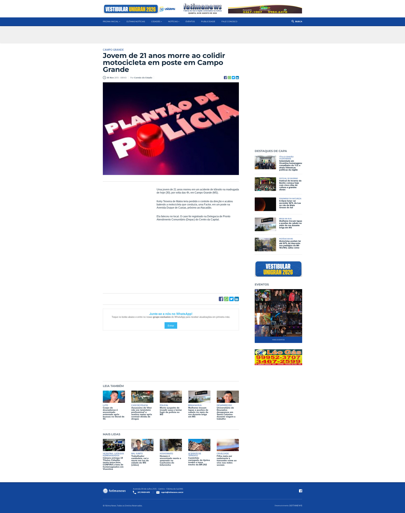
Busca (298, 21)
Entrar (171, 325)
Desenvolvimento (282, 505)
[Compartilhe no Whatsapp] (229, 77)
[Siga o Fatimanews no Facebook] (300, 490)
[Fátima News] (202, 7)
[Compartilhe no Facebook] (225, 77)
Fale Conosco (229, 21)
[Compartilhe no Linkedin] (237, 77)
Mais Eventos (278, 340)
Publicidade (208, 21)
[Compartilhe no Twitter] (233, 77)
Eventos (190, 21)
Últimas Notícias (135, 21)
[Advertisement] (126, 236)
